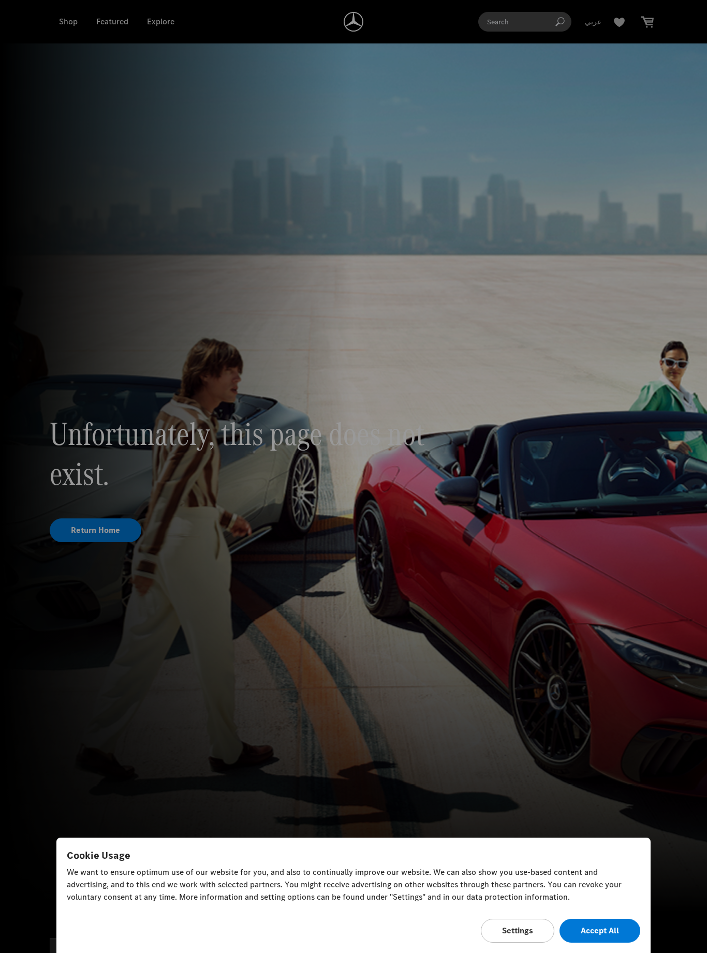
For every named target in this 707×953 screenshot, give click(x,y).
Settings (517, 930)
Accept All (600, 930)
